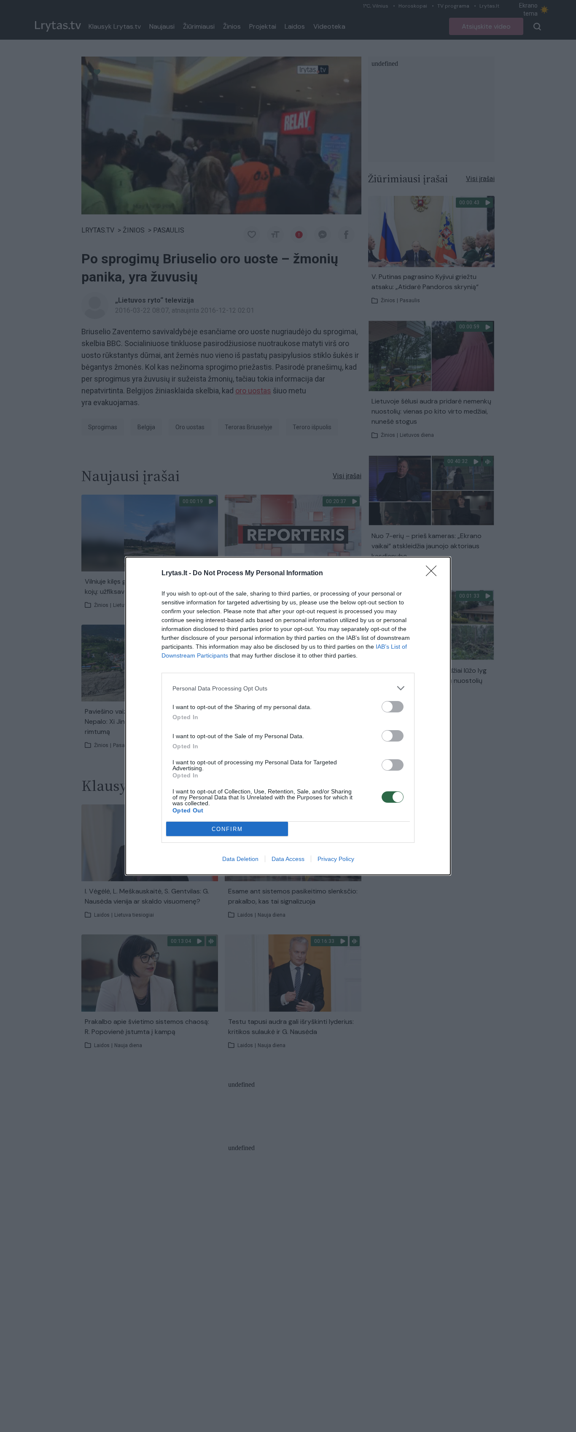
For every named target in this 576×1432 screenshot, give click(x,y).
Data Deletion (240, 858)
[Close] (434, 574)
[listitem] (288, 688)
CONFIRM (227, 829)
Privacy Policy (336, 858)
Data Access (288, 858)
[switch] (393, 706)
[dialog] (288, 716)
